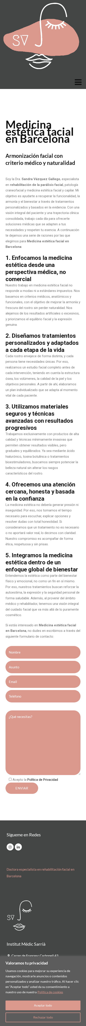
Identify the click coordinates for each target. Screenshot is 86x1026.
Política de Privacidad (42, 780)
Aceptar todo (43, 1005)
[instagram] (10, 846)
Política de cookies (50, 992)
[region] (43, 991)
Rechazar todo (43, 1017)
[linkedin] (18, 846)
